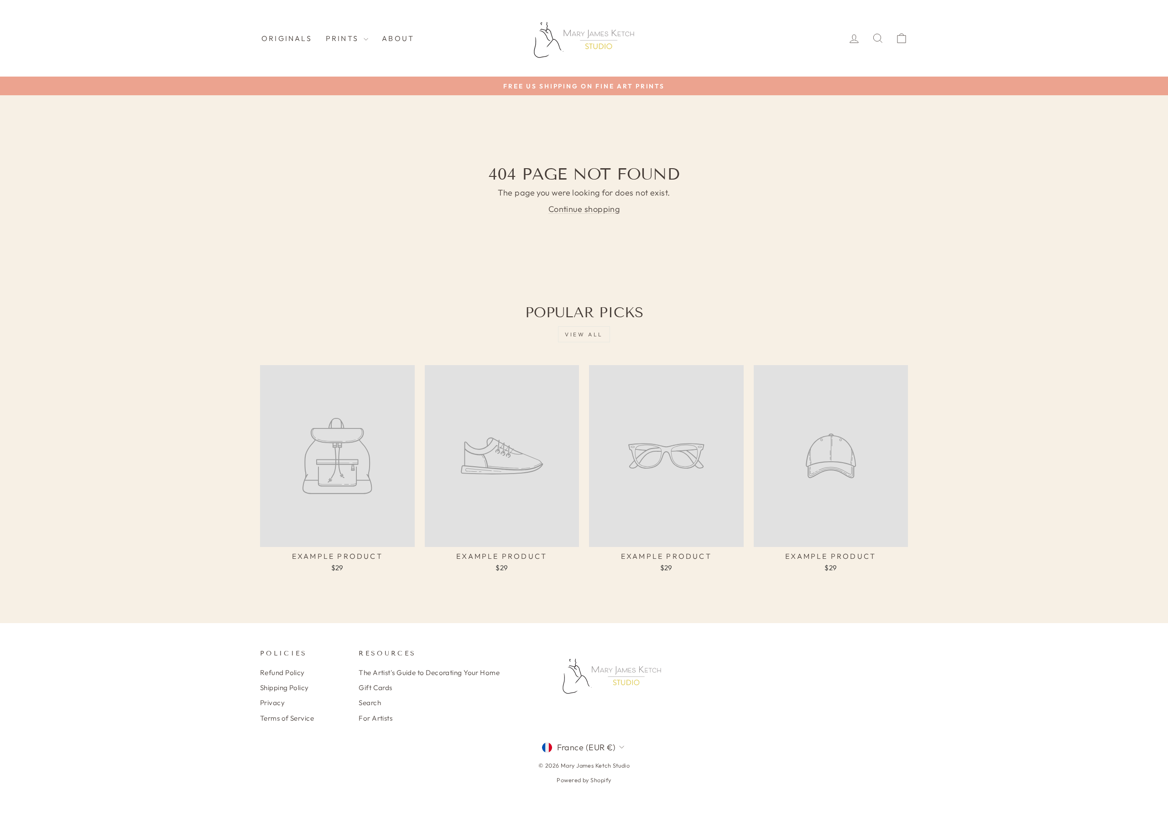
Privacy (272, 702)
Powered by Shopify (584, 780)
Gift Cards (375, 687)
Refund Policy (282, 672)
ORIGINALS (286, 38)
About (398, 38)
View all (584, 334)
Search (370, 702)
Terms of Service (287, 718)
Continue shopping (584, 209)
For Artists (375, 718)
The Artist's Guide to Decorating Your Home (429, 672)
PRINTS (343, 38)
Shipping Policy (284, 687)
